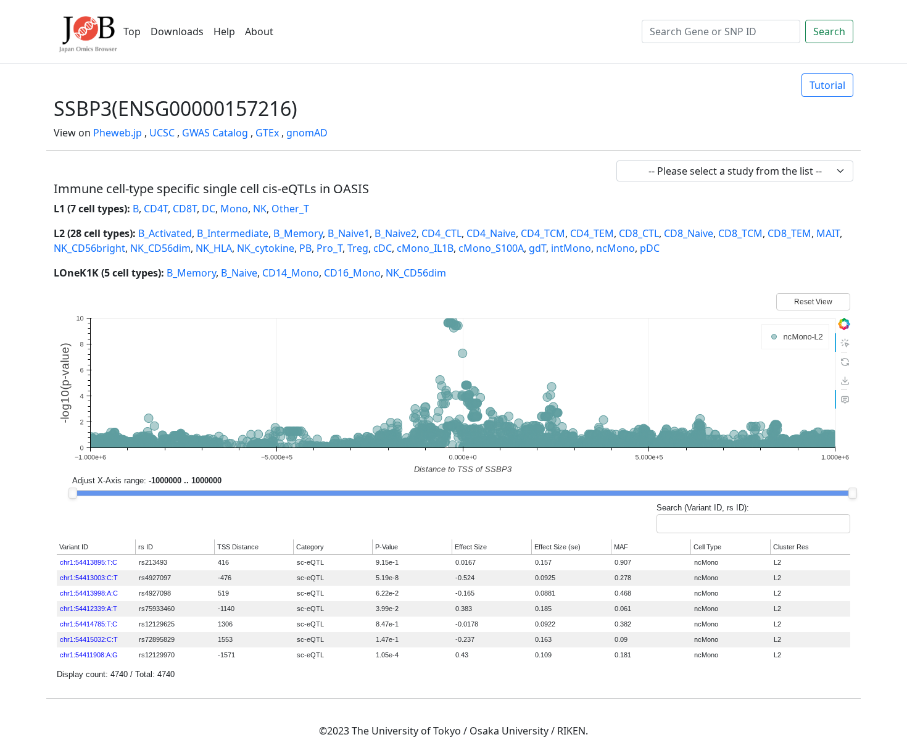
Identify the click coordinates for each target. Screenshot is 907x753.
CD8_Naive (688, 233)
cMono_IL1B (425, 248)
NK (260, 208)
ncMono (615, 248)
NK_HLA (214, 248)
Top (132, 31)
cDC (382, 248)
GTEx (267, 132)
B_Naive (239, 273)
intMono (571, 248)
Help (224, 31)
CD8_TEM (789, 233)
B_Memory (298, 233)
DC (208, 208)
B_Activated (165, 233)
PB (305, 248)
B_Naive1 (349, 233)
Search (829, 31)
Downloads (177, 31)
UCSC (162, 132)
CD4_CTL (441, 233)
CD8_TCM (740, 233)
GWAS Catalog (215, 132)
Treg (357, 248)
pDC (650, 248)
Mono (234, 208)
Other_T (290, 208)
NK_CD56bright (89, 248)
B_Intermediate (232, 233)
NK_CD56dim (160, 248)
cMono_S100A (491, 248)
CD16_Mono (352, 273)
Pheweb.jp (117, 132)
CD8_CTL (639, 233)
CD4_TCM (543, 233)
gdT (537, 248)
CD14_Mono (290, 273)
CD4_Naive (491, 233)
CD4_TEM (592, 233)
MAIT (828, 233)
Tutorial (827, 85)
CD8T (185, 208)
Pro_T (329, 248)
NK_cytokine (265, 248)
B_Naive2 (395, 233)
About (259, 31)
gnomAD (307, 132)
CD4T (156, 208)
